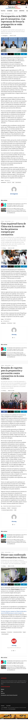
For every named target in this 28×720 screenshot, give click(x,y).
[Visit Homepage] (13, 7)
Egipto (24, 632)
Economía (9, 10)
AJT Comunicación (12, 709)
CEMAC (8, 508)
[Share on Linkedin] (24, 54)
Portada (2, 13)
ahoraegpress (5, 35)
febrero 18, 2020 (11, 390)
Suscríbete (8, 705)
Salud (15, 10)
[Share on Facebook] (4, 54)
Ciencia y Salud (7, 13)
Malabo (2, 689)
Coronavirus (9, 323)
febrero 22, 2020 (11, 248)
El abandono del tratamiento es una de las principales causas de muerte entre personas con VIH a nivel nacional (17, 205)
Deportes (21, 10)
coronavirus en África (17, 632)
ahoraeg (4, 566)
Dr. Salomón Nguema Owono (7, 510)
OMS (13, 182)
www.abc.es (7, 180)
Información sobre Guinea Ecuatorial (9, 695)
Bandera (3, 693)
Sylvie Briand (18, 182)
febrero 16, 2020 (11, 566)
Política (3, 10)
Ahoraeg (4, 248)
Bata (2, 691)
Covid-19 (9, 182)
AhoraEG (5, 707)
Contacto (2, 705)
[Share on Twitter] (11, 54)
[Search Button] (26, 7)
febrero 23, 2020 (13, 35)
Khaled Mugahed (5, 634)
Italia (14, 323)
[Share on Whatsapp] (17, 54)
